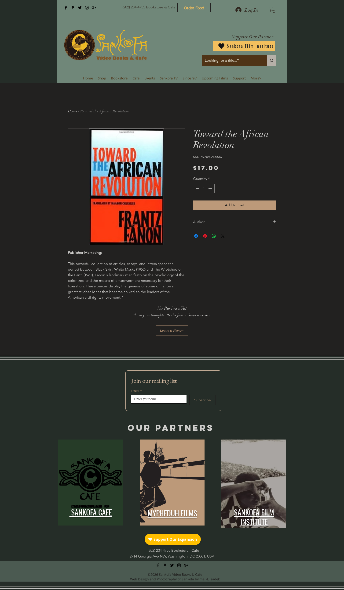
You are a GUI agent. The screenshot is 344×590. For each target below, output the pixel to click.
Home (72, 111)
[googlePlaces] (72, 7)
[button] (272, 10)
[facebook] (65, 7)
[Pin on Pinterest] (205, 236)
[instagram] (86, 7)
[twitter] (79, 7)
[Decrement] (197, 188)
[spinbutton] (203, 188)
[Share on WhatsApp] (214, 236)
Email (136, 391)
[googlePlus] (93, 7)
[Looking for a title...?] (271, 60)
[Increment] (210, 188)
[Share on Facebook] (196, 236)
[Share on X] (223, 236)
